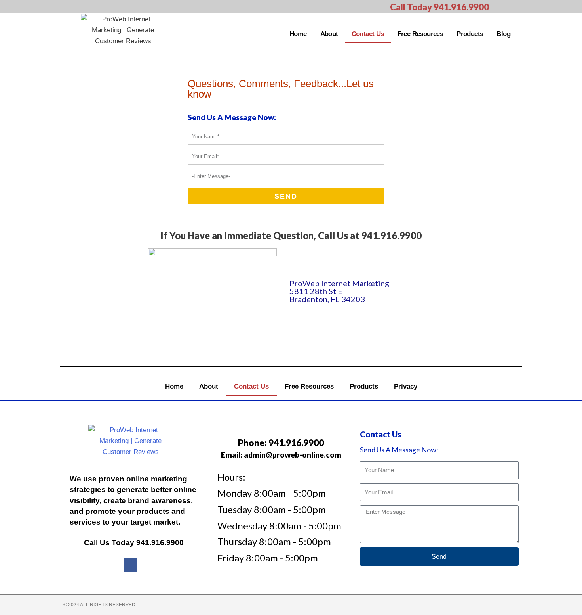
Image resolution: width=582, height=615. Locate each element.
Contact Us (368, 34)
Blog (503, 34)
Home (298, 34)
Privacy (405, 386)
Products (469, 34)
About (329, 34)
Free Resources (420, 34)
